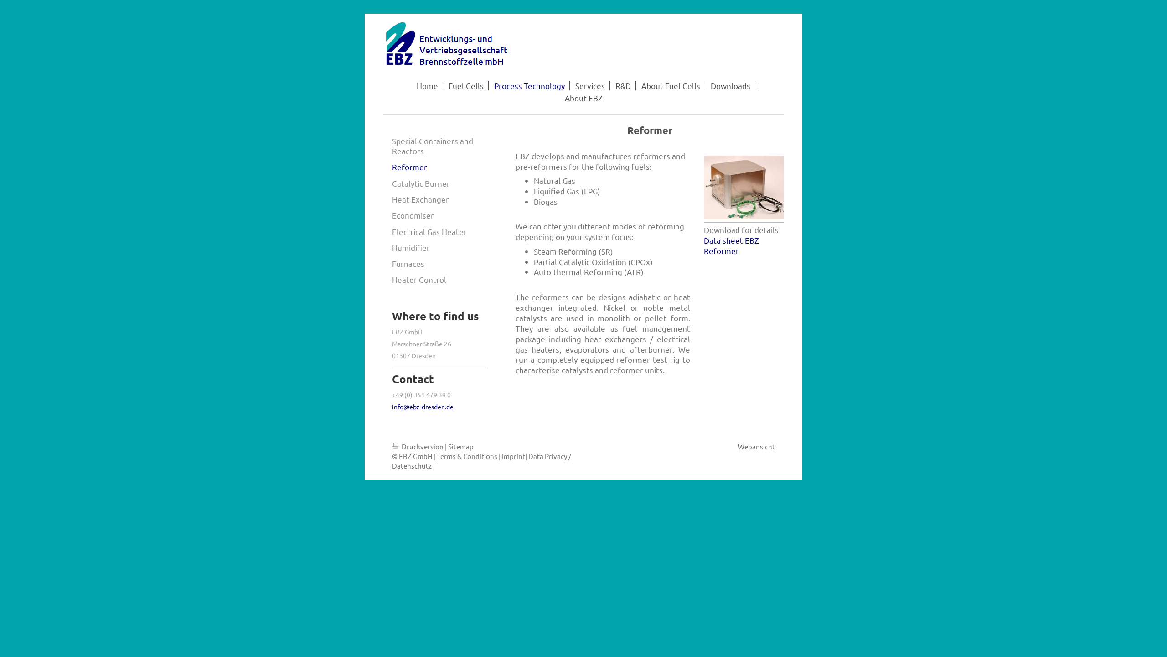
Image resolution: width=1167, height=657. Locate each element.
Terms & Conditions (467, 456)
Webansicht (756, 446)
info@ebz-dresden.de (423, 406)
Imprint (513, 456)
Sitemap (461, 446)
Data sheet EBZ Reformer (731, 245)
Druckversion (422, 446)
